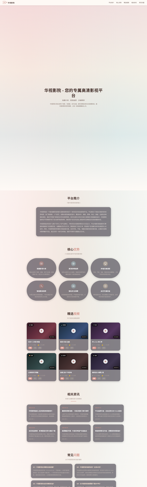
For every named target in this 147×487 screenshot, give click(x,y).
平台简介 (111, 2)
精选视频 (126, 2)
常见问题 (141, 2)
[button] (41, 331)
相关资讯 (134, 2)
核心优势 (118, 2)
